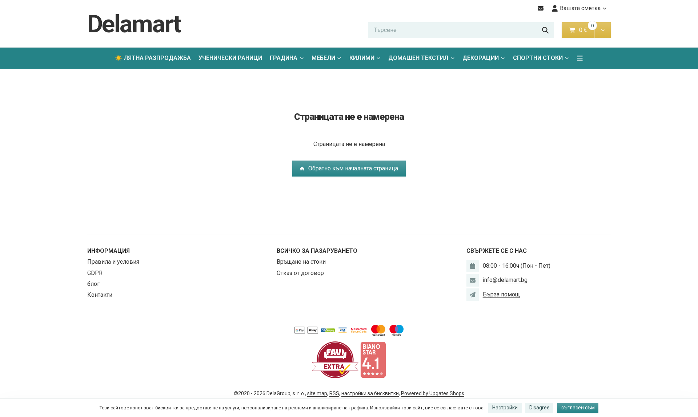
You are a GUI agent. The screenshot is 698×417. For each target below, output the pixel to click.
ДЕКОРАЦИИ (480, 57)
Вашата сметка (580, 8)
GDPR (95, 273)
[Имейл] (540, 8)
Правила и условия (113, 261)
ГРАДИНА (283, 57)
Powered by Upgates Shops (432, 393)
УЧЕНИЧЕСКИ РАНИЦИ (230, 57)
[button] (602, 30)
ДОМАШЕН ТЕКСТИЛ (418, 57)
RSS (334, 393)
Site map (317, 393)
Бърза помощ (501, 294)
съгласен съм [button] (578, 407)
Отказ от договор (300, 273)
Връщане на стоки (301, 261)
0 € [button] (586, 30)
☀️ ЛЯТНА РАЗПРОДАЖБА (153, 57)
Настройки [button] (505, 407)
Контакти (99, 294)
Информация (108, 250)
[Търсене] (545, 30)
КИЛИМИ (361, 57)
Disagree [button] (539, 407)
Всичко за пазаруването (317, 250)
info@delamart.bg (505, 279)
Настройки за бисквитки (370, 393)
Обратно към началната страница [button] (353, 168)
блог (93, 283)
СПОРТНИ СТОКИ (538, 57)
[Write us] (472, 294)
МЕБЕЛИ (323, 57)
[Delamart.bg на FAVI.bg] (335, 359)
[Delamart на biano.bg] (373, 359)
